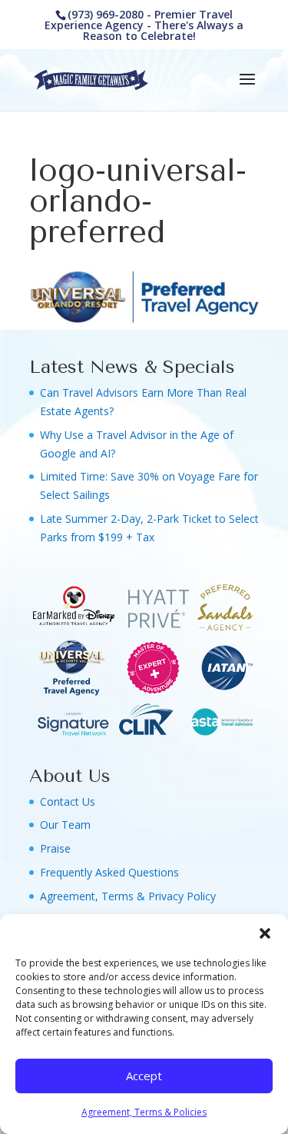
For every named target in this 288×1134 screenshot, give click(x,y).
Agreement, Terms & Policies (144, 1112)
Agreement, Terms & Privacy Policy (128, 896)
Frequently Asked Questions (109, 872)
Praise (55, 848)
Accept (144, 1075)
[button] (265, 933)
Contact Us (67, 801)
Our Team (65, 824)
